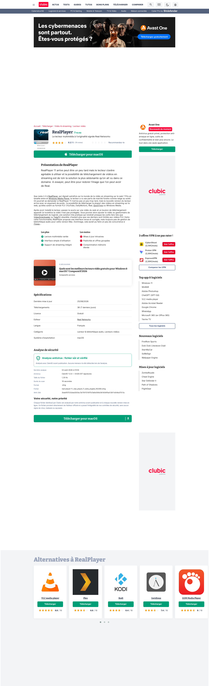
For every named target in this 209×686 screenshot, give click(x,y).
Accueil (37, 126)
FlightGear (146, 389)
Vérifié (78, 133)
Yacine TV (146, 319)
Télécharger (120, 5)
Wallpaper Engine (150, 358)
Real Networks (84, 320)
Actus (55, 5)
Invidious (156, 598)
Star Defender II (149, 381)
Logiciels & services (57, 11)
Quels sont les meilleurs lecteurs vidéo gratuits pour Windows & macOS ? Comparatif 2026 (93, 270)
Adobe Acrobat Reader (152, 303)
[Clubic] (44, 5)
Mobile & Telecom (94, 11)
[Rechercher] (150, 5)
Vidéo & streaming (63, 126)
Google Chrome (149, 307)
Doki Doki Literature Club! (154, 346)
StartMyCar (147, 350)
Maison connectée (139, 11)
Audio (123, 11)
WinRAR (145, 287)
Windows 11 (147, 283)
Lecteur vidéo (79, 126)
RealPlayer (53, 196)
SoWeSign (146, 354)
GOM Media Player (191, 598)
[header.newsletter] (159, 5)
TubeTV (57, 217)
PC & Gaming (76, 11)
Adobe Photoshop (150, 291)
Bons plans (102, 5)
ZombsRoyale (148, 373)
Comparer (137, 5)
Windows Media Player (59, 199)
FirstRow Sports (149, 342)
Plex (85, 598)
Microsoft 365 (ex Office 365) (155, 315)
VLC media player (150, 299)
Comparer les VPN (157, 267)
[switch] (167, 5)
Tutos (88, 5)
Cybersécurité (38, 11)
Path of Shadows (149, 385)
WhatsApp (146, 311)
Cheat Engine (148, 377)
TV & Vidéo (111, 11)
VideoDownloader (42, 217)
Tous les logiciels (157, 326)
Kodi (121, 598)
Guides (77, 5)
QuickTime (98, 206)
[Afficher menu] (34, 5)
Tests (66, 5)
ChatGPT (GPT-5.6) (150, 295)
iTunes (37, 224)
